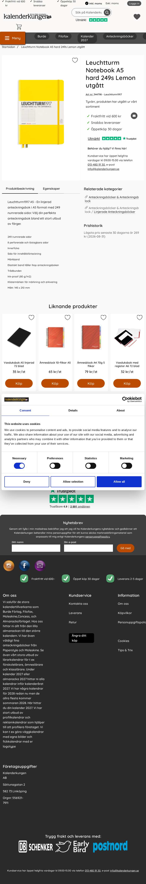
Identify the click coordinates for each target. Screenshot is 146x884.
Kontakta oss (78, 603)
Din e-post (70, 542)
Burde (42, 36)
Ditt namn (18, 542)
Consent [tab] (25, 410)
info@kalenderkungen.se (103, 169)
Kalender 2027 (87, 38)
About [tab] (121, 410)
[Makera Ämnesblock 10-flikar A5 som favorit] (67, 318)
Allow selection (73, 481)
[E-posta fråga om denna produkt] (134, 115)
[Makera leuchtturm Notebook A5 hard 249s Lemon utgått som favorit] (74, 61)
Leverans (75, 613)
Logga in (134, 3)
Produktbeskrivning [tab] (20, 188)
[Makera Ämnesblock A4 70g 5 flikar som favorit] (103, 318)
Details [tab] (73, 410)
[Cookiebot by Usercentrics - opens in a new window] (125, 399)
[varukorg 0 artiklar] (20, 27)
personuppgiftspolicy (97, 536)
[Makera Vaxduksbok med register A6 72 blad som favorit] (139, 318)
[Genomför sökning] (107, 12)
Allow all (119, 481)
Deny (26, 481)
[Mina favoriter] (137, 16)
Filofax (63, 36)
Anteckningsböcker (119, 36)
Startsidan (8, 47)
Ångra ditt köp (79, 638)
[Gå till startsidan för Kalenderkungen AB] (27, 16)
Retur (73, 622)
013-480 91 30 (96, 164)
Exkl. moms (112, 3)
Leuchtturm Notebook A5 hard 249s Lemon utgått (52, 47)
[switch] (55, 466)
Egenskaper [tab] (51, 188)
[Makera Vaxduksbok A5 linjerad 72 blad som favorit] (31, 318)
